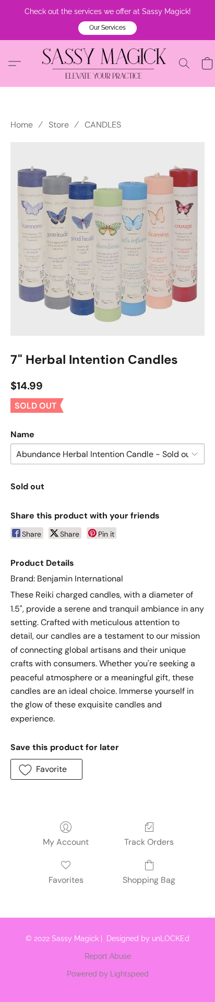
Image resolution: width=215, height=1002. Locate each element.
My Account (66, 841)
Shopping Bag (149, 879)
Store (59, 124)
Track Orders (149, 841)
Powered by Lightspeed (108, 974)
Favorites (66, 879)
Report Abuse (108, 956)
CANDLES (103, 124)
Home (21, 124)
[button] (107, 28)
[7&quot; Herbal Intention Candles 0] (107, 239)
